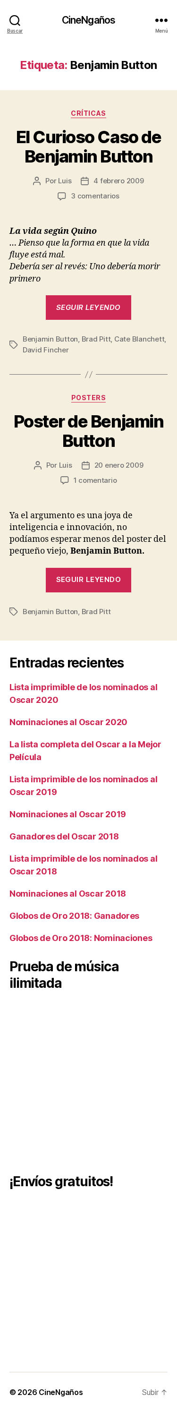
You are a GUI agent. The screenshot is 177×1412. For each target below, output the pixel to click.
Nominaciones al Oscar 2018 (67, 894)
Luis (64, 180)
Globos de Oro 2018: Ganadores (74, 916)
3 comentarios (95, 195)
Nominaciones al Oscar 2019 (67, 814)
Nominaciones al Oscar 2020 (68, 722)
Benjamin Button (50, 338)
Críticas (88, 113)
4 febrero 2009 (118, 180)
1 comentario (95, 480)
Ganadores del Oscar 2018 (64, 836)
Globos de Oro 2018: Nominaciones (80, 938)
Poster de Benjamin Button (88, 431)
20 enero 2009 (118, 465)
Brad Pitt (96, 338)
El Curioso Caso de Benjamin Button (88, 147)
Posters (88, 398)
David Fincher (46, 349)
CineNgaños (88, 20)
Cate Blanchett (139, 338)
